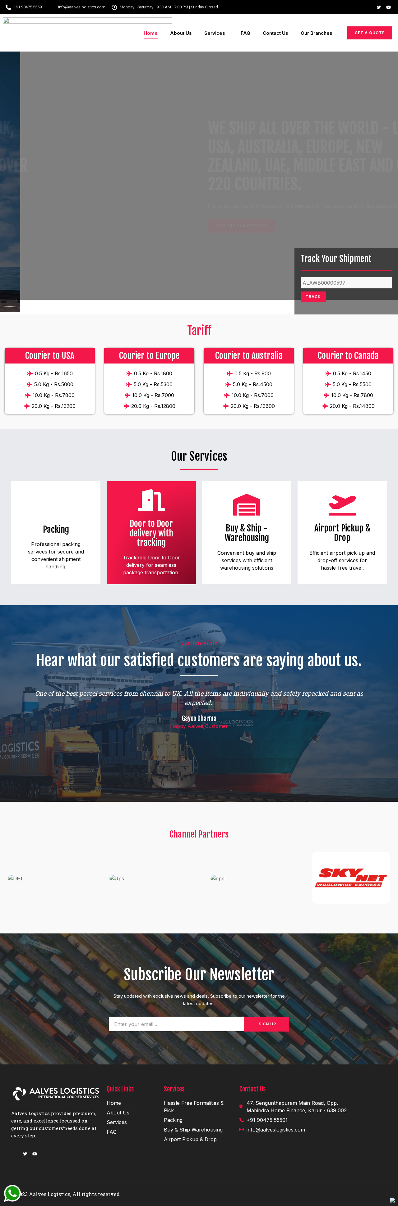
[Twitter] (379, 7)
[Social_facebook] (369, 7)
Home (151, 33)
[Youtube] (389, 7)
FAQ (245, 33)
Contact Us (275, 33)
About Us (181, 33)
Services (214, 33)
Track (313, 296)
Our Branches (316, 33)
